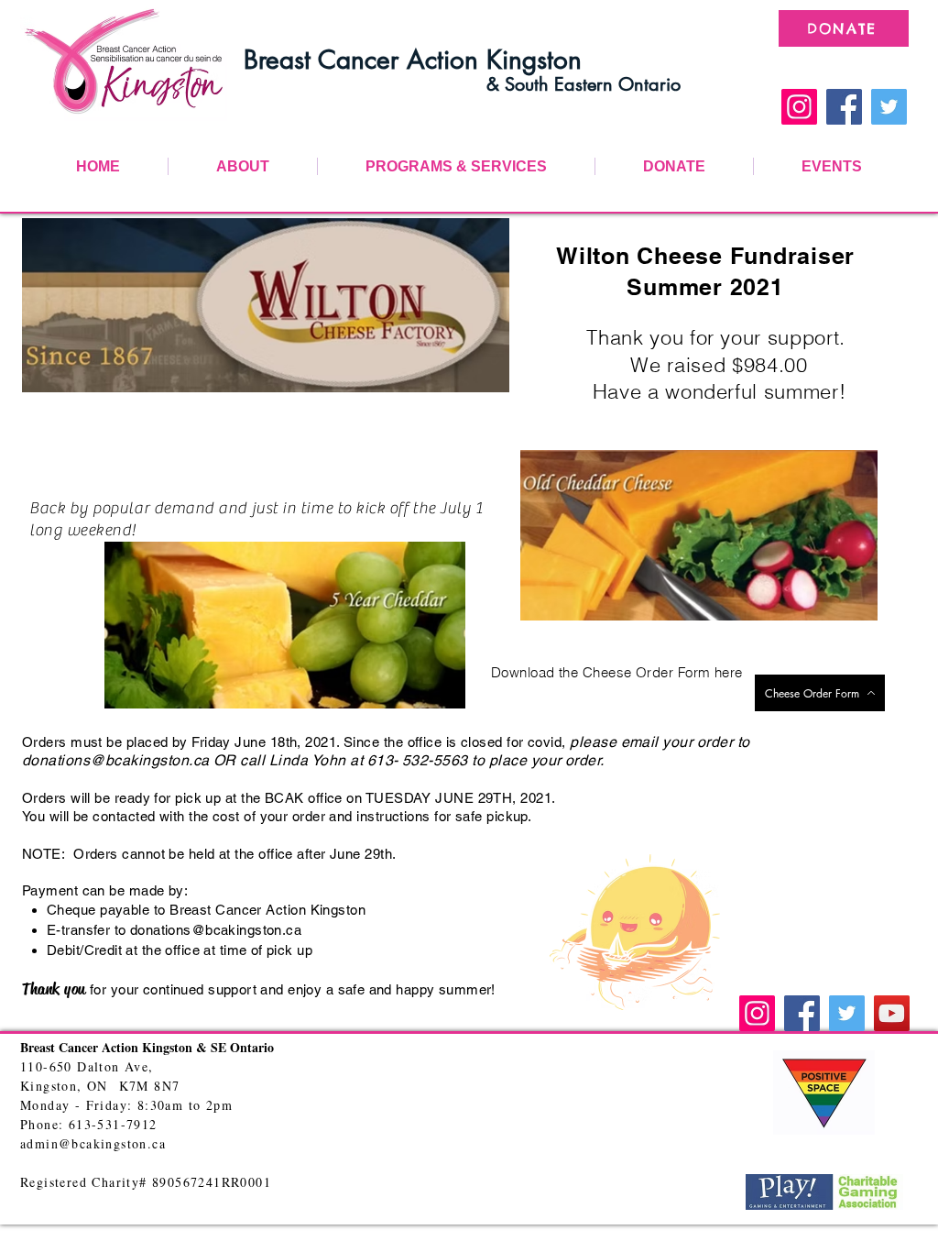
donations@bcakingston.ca (116, 760)
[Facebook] (844, 107)
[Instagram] (799, 107)
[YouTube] (892, 1013)
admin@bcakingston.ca (93, 1143)
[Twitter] (889, 107)
